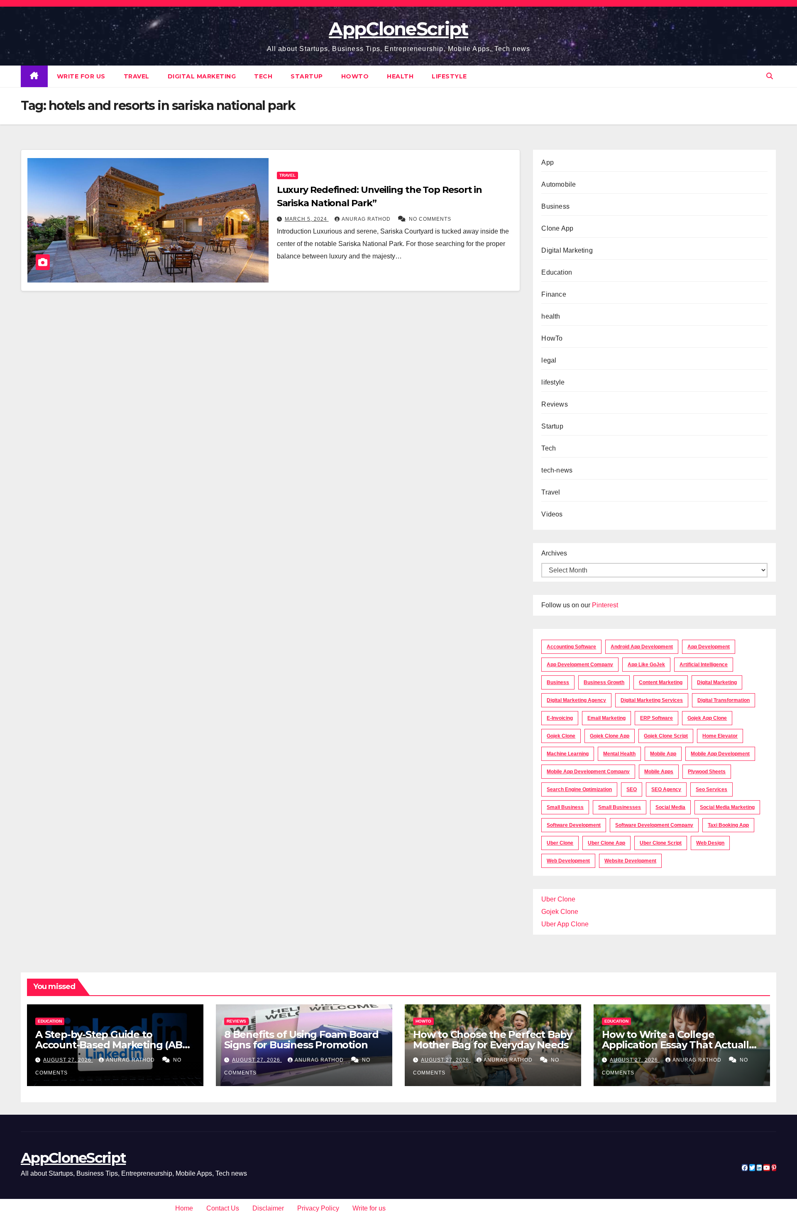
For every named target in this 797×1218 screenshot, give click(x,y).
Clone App (557, 228)
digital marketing (717, 682)
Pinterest (605, 605)
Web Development (568, 861)
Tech (263, 76)
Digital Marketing (202, 76)
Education (556, 272)
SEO (631, 789)
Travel (136, 76)
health (400, 76)
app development (708, 647)
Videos (551, 514)
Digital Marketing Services (652, 700)
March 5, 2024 (307, 219)
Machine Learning (568, 754)
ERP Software (656, 718)
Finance (553, 294)
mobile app (663, 754)
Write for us (81, 76)
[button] (769, 76)
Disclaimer (268, 1208)
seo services (711, 789)
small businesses (619, 807)
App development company (580, 664)
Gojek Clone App (609, 736)
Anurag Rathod (367, 219)
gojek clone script (666, 736)
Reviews (554, 404)
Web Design (710, 843)
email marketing (606, 718)
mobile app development (720, 754)
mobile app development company (588, 772)
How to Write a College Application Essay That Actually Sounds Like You (678, 1044)
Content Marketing (660, 682)
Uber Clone (558, 899)
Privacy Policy (318, 1208)
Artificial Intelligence (704, 664)
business (558, 682)
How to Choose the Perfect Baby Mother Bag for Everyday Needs (492, 1039)
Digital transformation (723, 700)
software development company (654, 825)
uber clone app (606, 843)
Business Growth (604, 682)
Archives (554, 553)
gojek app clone (707, 718)
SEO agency (666, 789)
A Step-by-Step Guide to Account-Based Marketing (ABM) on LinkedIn (114, 1044)
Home (184, 1208)
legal (548, 360)
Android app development (642, 647)
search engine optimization (579, 789)
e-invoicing (560, 718)
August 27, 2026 (68, 1060)
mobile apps (658, 772)
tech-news (556, 470)
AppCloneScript (398, 28)
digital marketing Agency (576, 700)
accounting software (571, 647)
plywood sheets (707, 772)
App (547, 162)
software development (574, 825)
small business (565, 807)
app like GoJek (646, 664)
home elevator (720, 736)
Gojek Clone (561, 736)
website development (630, 861)
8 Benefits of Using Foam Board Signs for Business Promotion (301, 1039)
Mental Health (619, 754)
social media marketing (727, 807)
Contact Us (222, 1208)
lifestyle (449, 76)
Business (555, 206)
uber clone (560, 843)
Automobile (558, 184)
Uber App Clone (565, 924)
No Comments (430, 219)
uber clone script (661, 843)
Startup (307, 76)
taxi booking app (728, 825)
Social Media (670, 807)
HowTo (355, 76)
